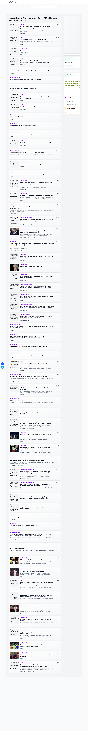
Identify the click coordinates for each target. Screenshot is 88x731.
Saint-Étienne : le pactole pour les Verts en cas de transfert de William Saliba (37, 51)
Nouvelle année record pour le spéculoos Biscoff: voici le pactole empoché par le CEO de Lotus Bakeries (31, 207)
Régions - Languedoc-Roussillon (28, 469)
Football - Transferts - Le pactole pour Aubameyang (23, 88)
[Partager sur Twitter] (2, 367)
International (24, 193)
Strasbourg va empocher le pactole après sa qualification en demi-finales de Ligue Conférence (36, 645)
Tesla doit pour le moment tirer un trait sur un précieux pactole (27, 460)
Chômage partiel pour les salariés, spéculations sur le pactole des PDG (28, 346)
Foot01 (22, 166)
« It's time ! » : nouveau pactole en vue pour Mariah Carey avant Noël (35, 388)
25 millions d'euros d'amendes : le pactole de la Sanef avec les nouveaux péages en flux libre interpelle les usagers (32, 547)
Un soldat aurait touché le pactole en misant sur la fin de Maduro (35, 620)
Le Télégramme (24, 109)
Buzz (42, 1)
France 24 (23, 370)
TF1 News (23, 44)
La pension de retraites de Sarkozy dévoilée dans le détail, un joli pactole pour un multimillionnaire (36, 231)
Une (23, 24)
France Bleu (23, 500)
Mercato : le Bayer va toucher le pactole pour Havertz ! (24, 134)
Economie (24, 94)
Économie (66, 1)
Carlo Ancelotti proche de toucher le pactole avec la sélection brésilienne (36, 655)
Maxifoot (12, 127)
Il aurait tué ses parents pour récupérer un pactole (23, 525)
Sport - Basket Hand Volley (16, 68)
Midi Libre (23, 478)
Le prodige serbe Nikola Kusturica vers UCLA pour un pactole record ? (28, 376)
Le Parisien (13, 519)
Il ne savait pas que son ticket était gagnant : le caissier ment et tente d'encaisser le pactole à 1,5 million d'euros (37, 665)
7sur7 (12, 213)
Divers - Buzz (13, 545)
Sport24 (12, 90)
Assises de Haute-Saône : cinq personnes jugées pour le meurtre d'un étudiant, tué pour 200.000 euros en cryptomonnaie (35, 498)
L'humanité (13, 348)
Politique (61, 1)
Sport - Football (25, 48)
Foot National (23, 54)
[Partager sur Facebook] (2, 363)
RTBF (22, 300)
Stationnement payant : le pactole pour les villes (33, 39)
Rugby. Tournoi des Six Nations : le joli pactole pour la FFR (35, 142)
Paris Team (13, 405)
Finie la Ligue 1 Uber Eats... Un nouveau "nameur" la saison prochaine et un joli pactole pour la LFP (36, 317)
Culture (46, 1)
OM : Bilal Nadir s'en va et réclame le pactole (32, 571)
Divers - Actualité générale (27, 217)
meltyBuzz (12, 553)
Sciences (55, 1)
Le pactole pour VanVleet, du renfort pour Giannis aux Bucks (26, 79)
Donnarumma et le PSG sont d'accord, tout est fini (33, 164)
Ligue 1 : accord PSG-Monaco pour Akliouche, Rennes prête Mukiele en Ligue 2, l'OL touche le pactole (36, 183)
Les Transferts (23, 268)
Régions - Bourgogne (26, 314)
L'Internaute (23, 237)
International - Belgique (15, 204)
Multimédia (13, 458)
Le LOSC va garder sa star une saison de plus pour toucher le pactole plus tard (30, 355)
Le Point (22, 394)
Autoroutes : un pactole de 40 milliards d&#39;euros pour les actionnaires (29, 517)
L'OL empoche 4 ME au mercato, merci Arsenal (32, 559)
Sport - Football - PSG (15, 150)
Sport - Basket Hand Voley (16, 374)
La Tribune (23, 260)
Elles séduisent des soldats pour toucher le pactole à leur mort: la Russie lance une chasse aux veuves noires (32, 244)
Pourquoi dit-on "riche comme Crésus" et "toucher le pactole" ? (36, 583)
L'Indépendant (24, 224)
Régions (72, 1)
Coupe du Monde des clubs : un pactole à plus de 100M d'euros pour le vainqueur (37, 507)
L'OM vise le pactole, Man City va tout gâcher (32, 608)
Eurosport (12, 73)
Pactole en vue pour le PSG (17, 400)
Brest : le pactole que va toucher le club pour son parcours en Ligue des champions (36, 277)
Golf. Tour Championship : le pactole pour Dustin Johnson (35, 106)
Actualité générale (25, 228)
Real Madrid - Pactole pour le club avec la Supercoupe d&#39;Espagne (28, 174)
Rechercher (52, 6)
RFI (22, 100)
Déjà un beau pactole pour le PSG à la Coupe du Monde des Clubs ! (27, 152)
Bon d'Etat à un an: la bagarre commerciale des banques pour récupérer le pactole (37, 297)
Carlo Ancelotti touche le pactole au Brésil (31, 266)
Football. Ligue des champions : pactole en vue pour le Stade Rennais (36, 412)
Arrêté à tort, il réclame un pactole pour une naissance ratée (36, 195)
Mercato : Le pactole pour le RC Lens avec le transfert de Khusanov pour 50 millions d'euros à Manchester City (35, 61)
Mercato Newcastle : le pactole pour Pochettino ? (23, 125)
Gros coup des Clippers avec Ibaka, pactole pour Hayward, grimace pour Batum (31, 71)
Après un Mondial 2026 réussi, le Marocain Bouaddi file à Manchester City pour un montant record (35, 364)
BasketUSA (12, 381)
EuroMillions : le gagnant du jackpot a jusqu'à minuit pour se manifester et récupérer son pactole (36, 485)
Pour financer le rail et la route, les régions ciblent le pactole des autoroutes (36, 257)
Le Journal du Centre (25, 320)
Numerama (13, 465)
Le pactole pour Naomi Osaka (17, 116)
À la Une (32, 1)
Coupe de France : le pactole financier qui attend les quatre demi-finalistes (36, 632)
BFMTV (22, 441)
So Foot (22, 648)
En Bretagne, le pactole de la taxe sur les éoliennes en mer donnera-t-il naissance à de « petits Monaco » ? (36, 595)
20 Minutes (23, 33)
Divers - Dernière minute (15, 532)
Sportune (12, 176)
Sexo (51, 1)
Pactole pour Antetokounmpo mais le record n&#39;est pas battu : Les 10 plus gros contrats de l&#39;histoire (32, 327)
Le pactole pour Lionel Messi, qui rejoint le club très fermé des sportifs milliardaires (37, 97)
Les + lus (37, 1)
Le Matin (12, 119)
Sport (23, 58)
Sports (78, 1)
